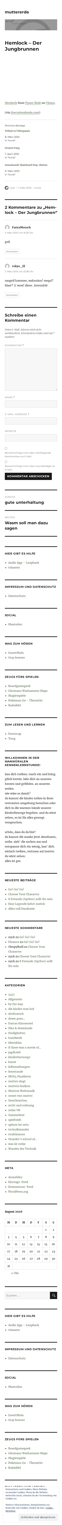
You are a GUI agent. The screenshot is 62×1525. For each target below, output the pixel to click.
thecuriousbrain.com (25, 112)
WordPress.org (18, 1191)
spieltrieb (14, 1119)
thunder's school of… (22, 1139)
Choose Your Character (23, 894)
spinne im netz (18, 1124)
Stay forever (16, 657)
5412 (11, 994)
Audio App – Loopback (23, 562)
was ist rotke (17, 1144)
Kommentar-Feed (20, 1186)
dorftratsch (16, 1013)
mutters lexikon (19, 1086)
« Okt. (15, 1273)
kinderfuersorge (19, 1057)
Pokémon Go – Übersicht (25, 700)
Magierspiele (17, 695)
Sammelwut (16, 1115)
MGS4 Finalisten (19, 1076)
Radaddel (14, 705)
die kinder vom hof (21, 1009)
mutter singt (17, 1081)
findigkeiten (16, 1033)
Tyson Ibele (33, 103)
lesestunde (15, 1071)
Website (11, 431)
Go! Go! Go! (16, 889)
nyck (12, 187)
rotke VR (14, 1110)
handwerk (15, 1038)
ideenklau (15, 1042)
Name (10, 397)
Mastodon (15, 624)
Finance (13, 942)
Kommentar (14, 345)
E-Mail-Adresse (17, 414)
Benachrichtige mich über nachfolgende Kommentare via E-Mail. (28, 454)
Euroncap (14, 733)
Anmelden (15, 1177)
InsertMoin (16, 652)
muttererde (17, 12)
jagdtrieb (14, 1052)
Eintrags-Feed (18, 1182)
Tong (12, 738)
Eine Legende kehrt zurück (26, 904)
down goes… (16, 1018)
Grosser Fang (12, 148)
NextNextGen (17, 1100)
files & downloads (20, 1028)
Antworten (12, 251)
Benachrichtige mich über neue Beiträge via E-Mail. (30, 468)
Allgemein (15, 999)
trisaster (14, 567)
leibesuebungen (19, 1066)
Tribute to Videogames (17, 131)
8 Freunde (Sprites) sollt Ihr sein (30, 899)
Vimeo (50, 103)
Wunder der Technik (22, 1148)
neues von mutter (20, 1095)
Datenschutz (17, 596)
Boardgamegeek (19, 686)
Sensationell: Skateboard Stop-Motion (26, 165)
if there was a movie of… (24, 1047)
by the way (15, 1004)
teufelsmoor (16, 1134)
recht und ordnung (21, 1105)
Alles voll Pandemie (21, 908)
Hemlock (11, 103)
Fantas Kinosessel (20, 1023)
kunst (38, 187)
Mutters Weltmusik (21, 1091)
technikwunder (18, 1129)
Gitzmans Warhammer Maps (28, 690)
